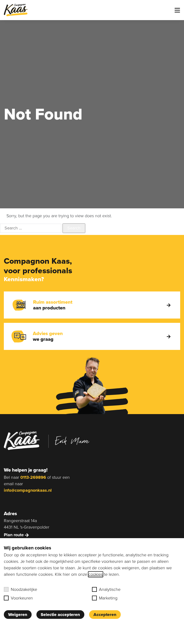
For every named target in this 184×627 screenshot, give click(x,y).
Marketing (108, 598)
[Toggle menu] (177, 10)
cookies (95, 574)
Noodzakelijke (24, 589)
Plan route (14, 534)
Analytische (110, 589)
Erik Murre (72, 440)
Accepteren (104, 614)
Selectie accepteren (60, 614)
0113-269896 (33, 477)
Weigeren (17, 614)
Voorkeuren (22, 598)
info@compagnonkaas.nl (28, 490)
